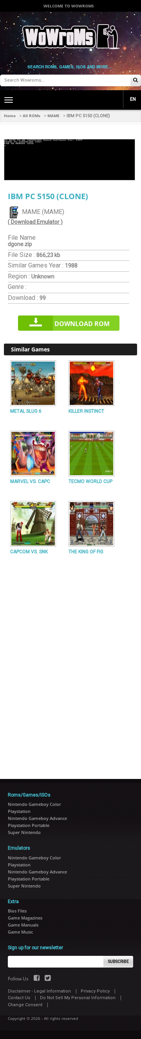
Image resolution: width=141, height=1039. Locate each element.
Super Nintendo (24, 832)
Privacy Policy (95, 991)
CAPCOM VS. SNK (29, 551)
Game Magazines (25, 918)
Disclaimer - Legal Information (39, 991)
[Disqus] (70, 663)
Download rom (82, 323)
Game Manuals (23, 925)
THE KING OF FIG (86, 551)
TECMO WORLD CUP (90, 481)
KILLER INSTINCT (86, 411)
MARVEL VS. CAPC (30, 481)
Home (10, 115)
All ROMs (31, 115)
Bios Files (17, 911)
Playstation (19, 811)
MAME (53, 115)
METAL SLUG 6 (26, 411)
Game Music (20, 932)
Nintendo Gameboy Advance (37, 818)
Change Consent (25, 1004)
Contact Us (19, 997)
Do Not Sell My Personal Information (78, 997)
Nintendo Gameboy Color (34, 804)
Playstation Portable (28, 825)
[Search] (135, 80)
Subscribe (118, 961)
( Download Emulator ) (35, 222)
